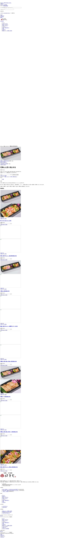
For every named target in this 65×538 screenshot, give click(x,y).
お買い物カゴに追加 (15, 174)
